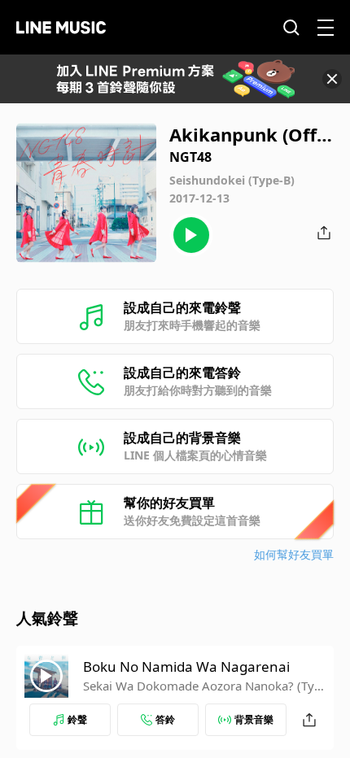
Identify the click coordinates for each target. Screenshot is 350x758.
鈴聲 (77, 719)
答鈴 (165, 719)
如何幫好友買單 (294, 554)
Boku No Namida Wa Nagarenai (186, 666)
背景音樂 (253, 719)
